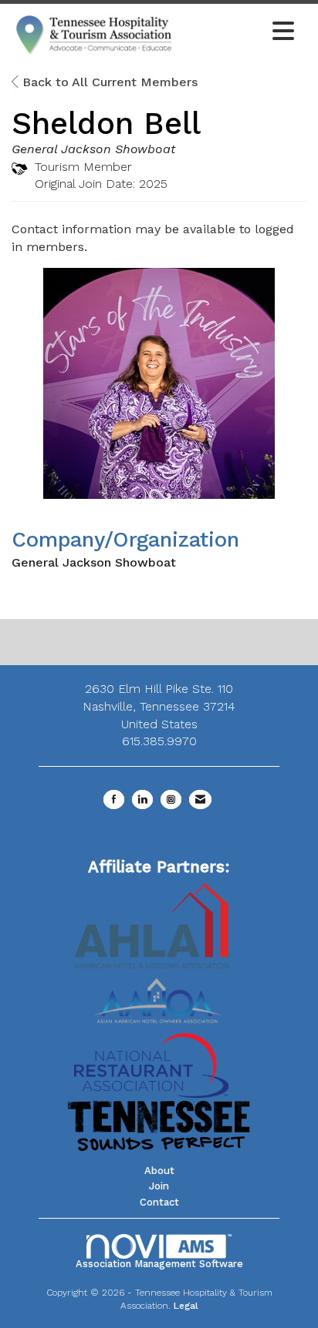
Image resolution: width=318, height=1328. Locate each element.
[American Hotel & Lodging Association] (151, 924)
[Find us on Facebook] (113, 799)
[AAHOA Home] (159, 995)
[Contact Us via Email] (200, 799)
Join (159, 1186)
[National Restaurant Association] (151, 1064)
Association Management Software (159, 1263)
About (159, 1170)
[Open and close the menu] (239, 32)
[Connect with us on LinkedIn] (142, 799)
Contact (159, 1202)
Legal (186, 1305)
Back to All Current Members (108, 82)
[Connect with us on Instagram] (171, 799)
